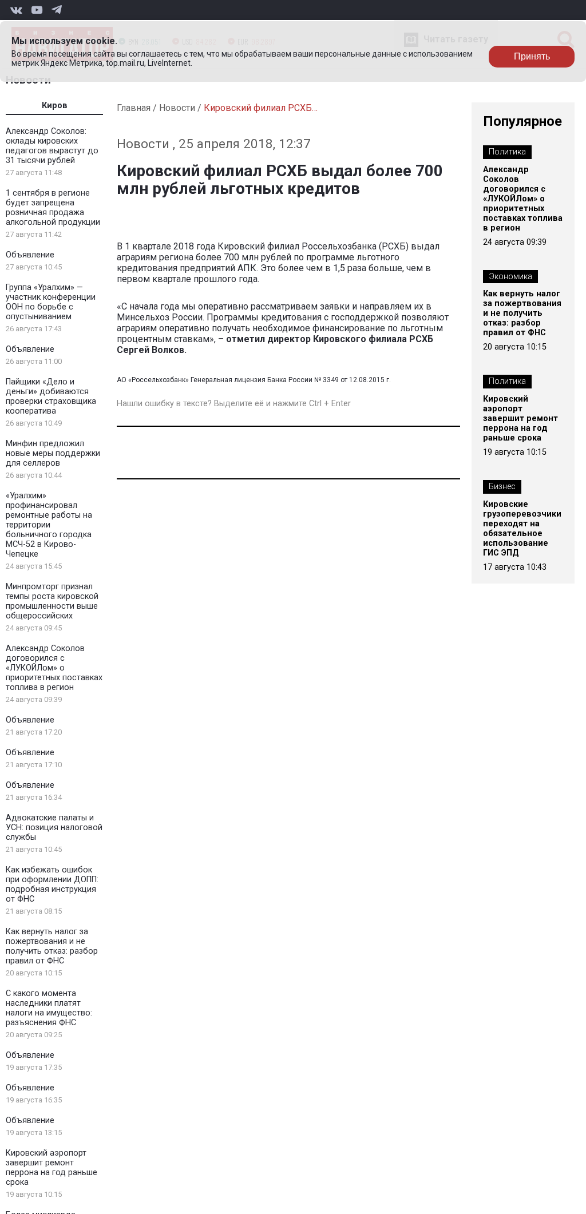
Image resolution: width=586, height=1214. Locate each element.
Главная (134, 107)
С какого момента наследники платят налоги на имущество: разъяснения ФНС (49, 1008)
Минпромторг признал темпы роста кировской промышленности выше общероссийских (52, 601)
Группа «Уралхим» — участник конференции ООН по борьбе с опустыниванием (51, 302)
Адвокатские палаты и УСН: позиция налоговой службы (54, 827)
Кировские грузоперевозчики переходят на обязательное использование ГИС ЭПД (522, 528)
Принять (532, 56)
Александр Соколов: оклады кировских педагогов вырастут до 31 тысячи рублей (52, 145)
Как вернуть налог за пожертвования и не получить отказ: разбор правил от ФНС (52, 946)
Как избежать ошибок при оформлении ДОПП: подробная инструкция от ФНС (52, 884)
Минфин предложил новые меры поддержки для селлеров (53, 453)
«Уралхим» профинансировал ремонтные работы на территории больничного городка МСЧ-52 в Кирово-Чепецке (49, 525)
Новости (177, 107)
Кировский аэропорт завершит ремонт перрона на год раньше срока (51, 1167)
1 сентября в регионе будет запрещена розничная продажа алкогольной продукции (53, 207)
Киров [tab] (55, 105)
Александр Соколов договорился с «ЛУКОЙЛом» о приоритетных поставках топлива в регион (54, 668)
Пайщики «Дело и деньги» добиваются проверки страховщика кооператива (51, 396)
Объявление (30, 255)
